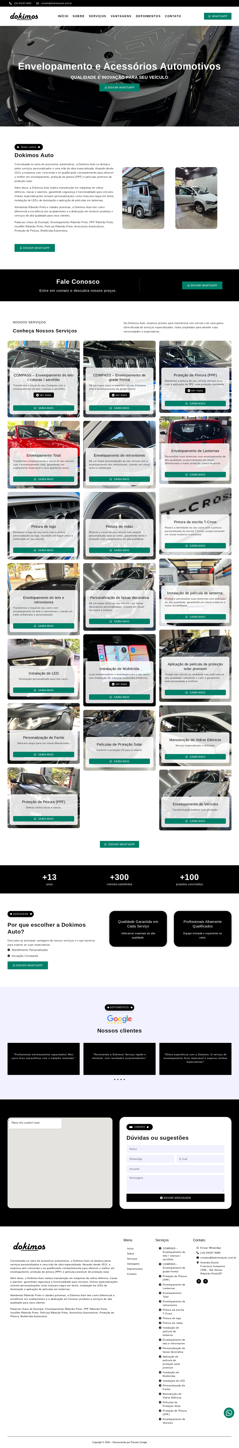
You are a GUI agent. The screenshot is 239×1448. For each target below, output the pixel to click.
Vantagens (121, 16)
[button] (44, 395)
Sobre (79, 16)
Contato (173, 16)
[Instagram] (205, 1281)
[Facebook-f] (198, 1281)
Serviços (98, 16)
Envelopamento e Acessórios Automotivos (119, 66)
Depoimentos (148, 16)
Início (63, 16)
